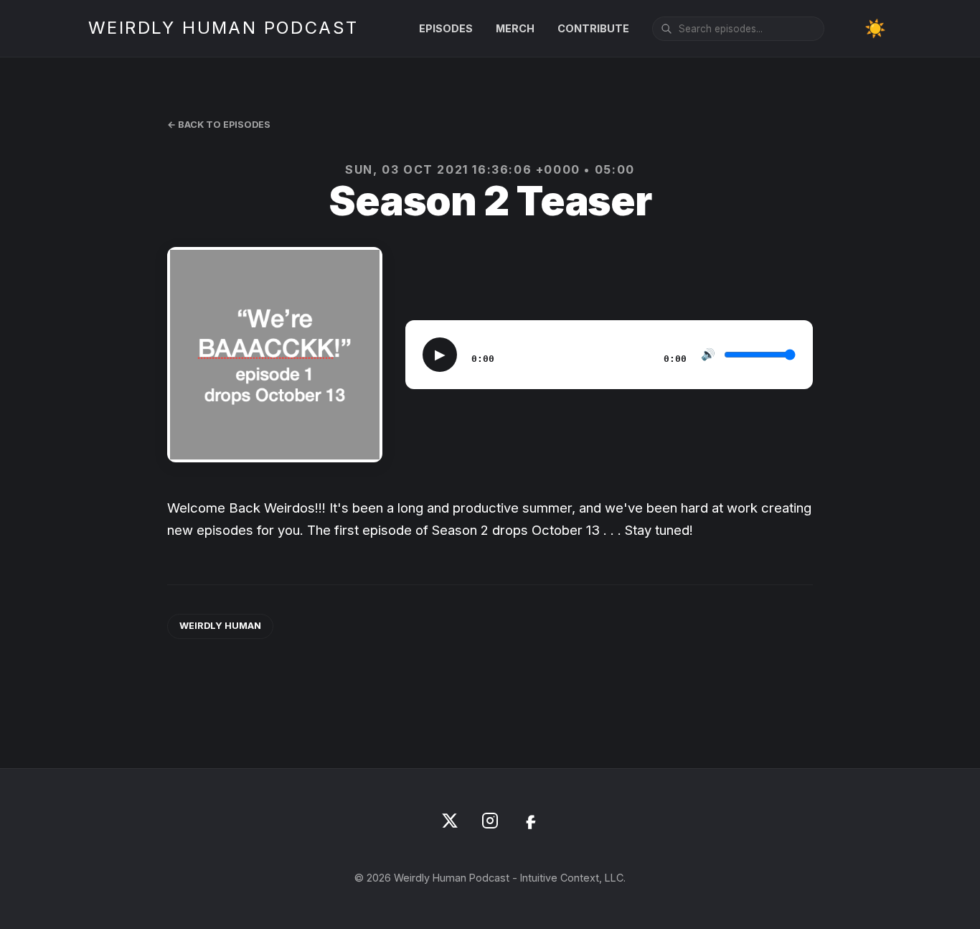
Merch (515, 28)
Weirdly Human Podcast (223, 27)
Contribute (593, 28)
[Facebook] (530, 820)
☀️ (875, 28)
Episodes (446, 28)
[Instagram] (490, 820)
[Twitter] (449, 820)
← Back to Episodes (218, 124)
